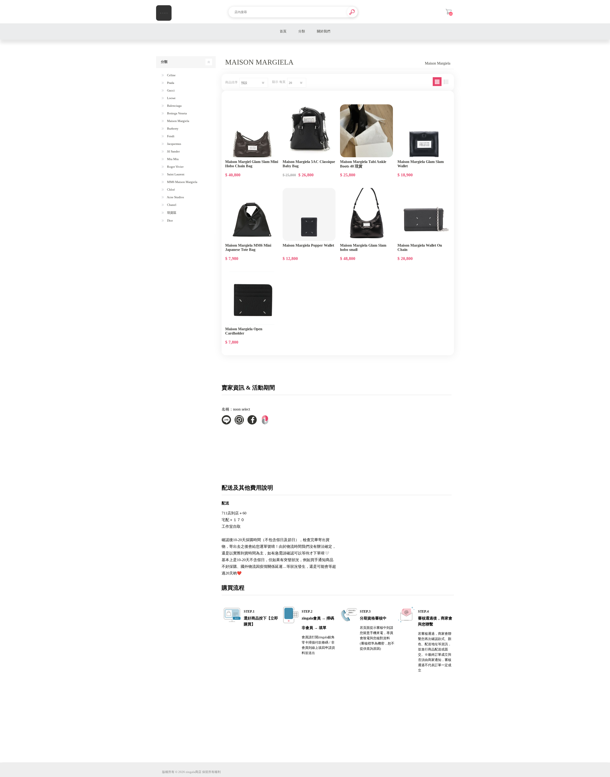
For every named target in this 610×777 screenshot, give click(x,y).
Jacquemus (173, 144)
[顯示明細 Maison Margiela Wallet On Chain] (423, 214)
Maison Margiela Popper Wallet (308, 245)
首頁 (283, 31)
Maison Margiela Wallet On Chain (419, 247)
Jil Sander (173, 151)
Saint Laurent (175, 174)
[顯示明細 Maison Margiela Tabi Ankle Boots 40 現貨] (366, 130)
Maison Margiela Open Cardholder (243, 331)
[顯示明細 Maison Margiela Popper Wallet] (309, 214)
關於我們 (323, 31)
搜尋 (352, 12)
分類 (301, 31)
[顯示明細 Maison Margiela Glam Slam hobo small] (366, 214)
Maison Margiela (177, 121)
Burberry (172, 128)
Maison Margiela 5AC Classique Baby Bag (309, 164)
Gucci (170, 90)
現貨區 (171, 212)
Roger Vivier (174, 166)
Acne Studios (175, 197)
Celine (171, 75)
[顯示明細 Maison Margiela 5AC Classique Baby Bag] (309, 130)
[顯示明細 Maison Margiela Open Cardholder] (251, 298)
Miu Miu (172, 159)
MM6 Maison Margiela (181, 182)
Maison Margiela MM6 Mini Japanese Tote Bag (248, 247)
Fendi (170, 136)
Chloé (170, 189)
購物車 (448, 11)
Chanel (171, 205)
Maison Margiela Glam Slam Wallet (420, 164)
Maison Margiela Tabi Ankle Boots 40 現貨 (363, 164)
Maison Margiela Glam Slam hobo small (363, 247)
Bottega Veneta (176, 113)
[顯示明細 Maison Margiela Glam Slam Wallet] (423, 130)
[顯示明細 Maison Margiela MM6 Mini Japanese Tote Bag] (251, 214)
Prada (170, 83)
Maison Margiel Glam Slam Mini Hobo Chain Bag (251, 164)
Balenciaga (174, 105)
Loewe (171, 98)
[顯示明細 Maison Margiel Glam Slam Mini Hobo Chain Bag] (251, 130)
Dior (169, 220)
